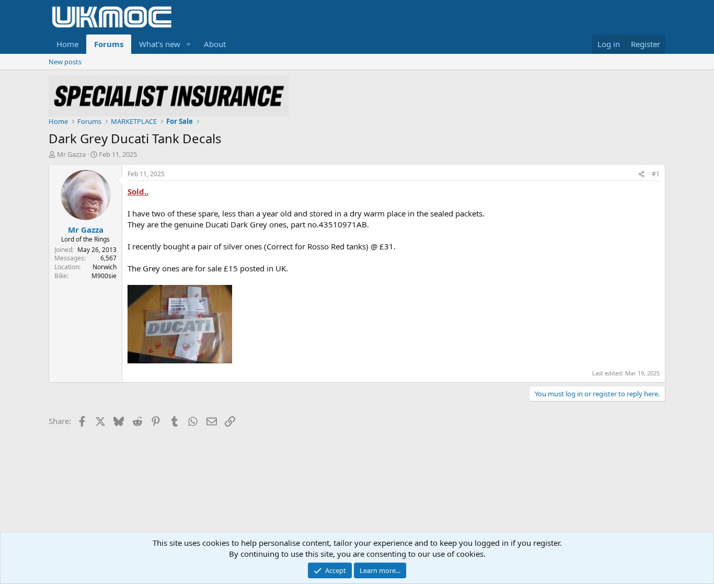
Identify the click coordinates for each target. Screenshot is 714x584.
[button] (188, 44)
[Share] (641, 174)
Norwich (105, 266)
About (215, 44)
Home (67, 44)
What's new (159, 44)
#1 (656, 173)
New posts (65, 61)
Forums (108, 44)
